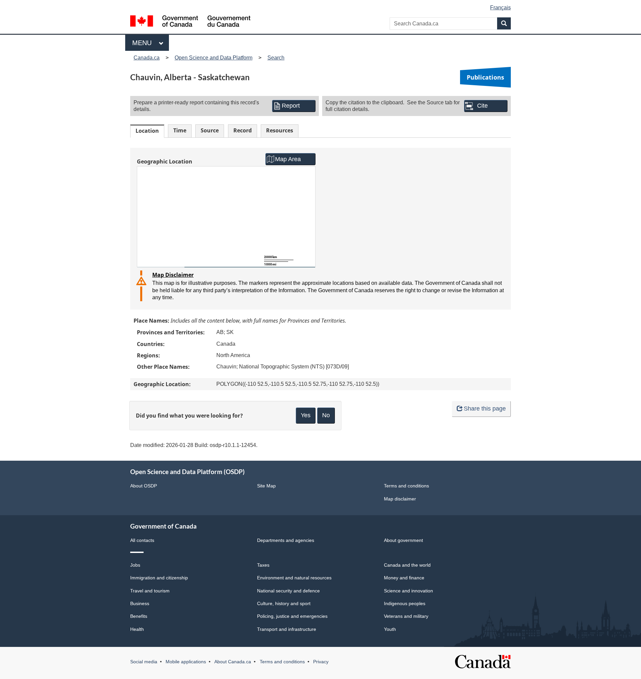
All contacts (142, 540)
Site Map (266, 485)
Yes (305, 415)
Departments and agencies (285, 540)
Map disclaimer (400, 498)
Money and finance (404, 577)
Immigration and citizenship (159, 577)
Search (275, 58)
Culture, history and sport (283, 603)
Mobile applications (186, 661)
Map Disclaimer (173, 274)
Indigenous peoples (404, 603)
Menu (144, 42)
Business (139, 603)
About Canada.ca (232, 661)
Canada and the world (407, 565)
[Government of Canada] (190, 21)
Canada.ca (147, 58)
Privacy (321, 661)
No (326, 415)
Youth (390, 629)
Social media (143, 661)
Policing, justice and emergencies (292, 616)
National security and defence (288, 590)
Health (137, 629)
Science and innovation (408, 590)
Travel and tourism (150, 590)
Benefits (138, 616)
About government (403, 540)
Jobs (135, 565)
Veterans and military (406, 616)
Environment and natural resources (294, 577)
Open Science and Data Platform (213, 58)
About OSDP (143, 485)
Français (500, 7)
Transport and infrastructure (286, 629)
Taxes (263, 565)
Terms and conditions (406, 485)
